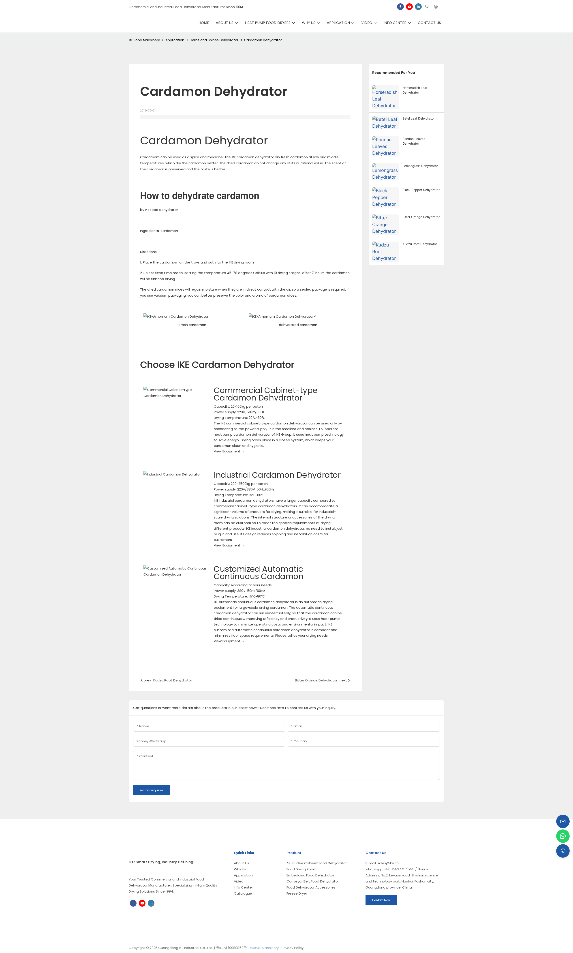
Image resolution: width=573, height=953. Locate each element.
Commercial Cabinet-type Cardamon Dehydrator (266, 394)
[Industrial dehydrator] (175, 474)
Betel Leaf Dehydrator (418, 118)
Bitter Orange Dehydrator (421, 217)
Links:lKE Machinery (264, 947)
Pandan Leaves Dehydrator (413, 141)
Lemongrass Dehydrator (420, 166)
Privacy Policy (293, 947)
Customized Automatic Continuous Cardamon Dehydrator (259, 576)
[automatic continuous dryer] (175, 571)
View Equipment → (229, 451)
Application (174, 40)
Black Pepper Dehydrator (421, 190)
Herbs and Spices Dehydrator (214, 40)
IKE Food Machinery (144, 40)
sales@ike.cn (388, 863)
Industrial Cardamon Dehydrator (277, 474)
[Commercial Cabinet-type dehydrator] (175, 393)
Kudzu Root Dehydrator (419, 244)
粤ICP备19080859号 (231, 947)
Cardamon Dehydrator (263, 40)
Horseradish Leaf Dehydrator (414, 90)
